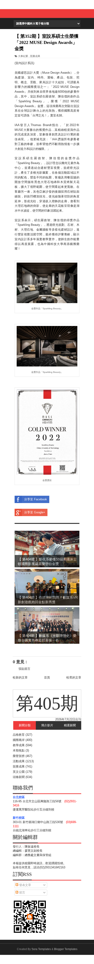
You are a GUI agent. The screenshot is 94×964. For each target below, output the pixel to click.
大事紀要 (23, 56)
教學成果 (19, 745)
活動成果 (19, 761)
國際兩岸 (19, 740)
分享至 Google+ (34, 512)
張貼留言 (24, 668)
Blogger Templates (65, 949)
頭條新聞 (19, 777)
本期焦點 (19, 750)
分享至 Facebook (35, 499)
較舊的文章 (73, 677)
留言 (21, 892)
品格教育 (19, 734)
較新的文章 (20, 677)
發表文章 (24, 885)
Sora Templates (41, 949)
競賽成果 (35, 56)
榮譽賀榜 (19, 756)
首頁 (47, 677)
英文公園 (19, 771)
